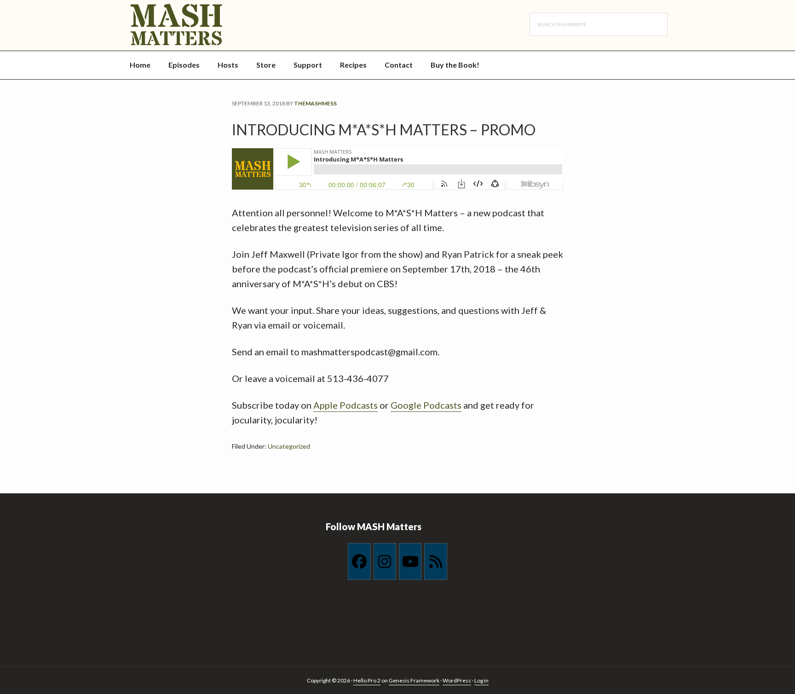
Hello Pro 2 (366, 680)
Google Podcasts (426, 405)
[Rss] (435, 561)
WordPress (457, 680)
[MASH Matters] (201, 25)
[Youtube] (410, 561)
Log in (481, 680)
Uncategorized (289, 446)
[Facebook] (359, 561)
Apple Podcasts (345, 405)
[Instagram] (385, 561)
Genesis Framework (414, 680)
